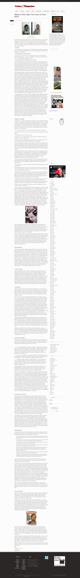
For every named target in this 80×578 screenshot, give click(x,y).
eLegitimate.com (52, 352)
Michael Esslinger (52, 221)
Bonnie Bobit (52, 198)
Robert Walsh (52, 337)
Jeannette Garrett (52, 252)
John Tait (51, 328)
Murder (16, 11)
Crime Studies (52, 366)
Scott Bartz (51, 195)
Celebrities (22, 11)
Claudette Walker (52, 324)
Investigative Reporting (53, 376)
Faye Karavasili (52, 251)
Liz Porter (51, 296)
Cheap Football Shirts (53, 351)
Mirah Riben (52, 305)
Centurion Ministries (53, 345)
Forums (17, 562)
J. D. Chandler (52, 210)
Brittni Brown (52, 249)
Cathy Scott (51, 315)
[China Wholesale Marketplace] (53, 122)
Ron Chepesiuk (52, 211)
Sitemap (17, 566)
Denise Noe (52, 289)
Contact (23, 563)
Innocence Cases (52, 374)
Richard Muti (52, 286)
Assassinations (52, 358)
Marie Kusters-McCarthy (53, 260)
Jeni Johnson (52, 245)
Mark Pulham (52, 298)
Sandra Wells (52, 338)
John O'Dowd (52, 293)
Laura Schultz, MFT (31, 37)
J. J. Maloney (52, 181)
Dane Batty (51, 196)
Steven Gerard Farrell (53, 222)
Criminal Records (52, 347)
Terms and (23, 568)
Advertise (23, 561)
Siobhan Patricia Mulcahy (54, 285)
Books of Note (17, 561)
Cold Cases (52, 362)
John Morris (52, 283)
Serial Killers (17, 548)
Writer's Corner (17, 568)
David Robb (52, 308)
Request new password (54, 408)
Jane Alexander (52, 185)
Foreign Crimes (52, 368)
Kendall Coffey (52, 214)
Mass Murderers (52, 381)
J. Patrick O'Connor (53, 292)
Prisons (51, 387)
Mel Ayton (51, 191)
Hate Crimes (52, 370)
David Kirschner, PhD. (53, 258)
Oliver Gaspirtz (52, 232)
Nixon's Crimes (52, 384)
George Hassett (52, 241)
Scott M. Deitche (52, 219)
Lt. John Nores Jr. (52, 290)
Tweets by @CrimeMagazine (53, 110)
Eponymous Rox (52, 311)
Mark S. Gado (52, 229)
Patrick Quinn (52, 301)
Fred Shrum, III (52, 316)
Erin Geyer (51, 233)
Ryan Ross (51, 309)
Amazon (59, 44)
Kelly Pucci (51, 297)
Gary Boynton (52, 199)
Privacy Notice (23, 566)
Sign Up (19, 0)
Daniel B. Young (52, 326)
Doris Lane (51, 262)
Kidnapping (51, 380)
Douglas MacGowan (53, 268)
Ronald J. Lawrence (53, 264)
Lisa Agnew (52, 183)
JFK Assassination (53, 377)
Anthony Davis (52, 218)
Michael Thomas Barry (53, 194)
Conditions (24, 569)
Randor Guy (52, 240)
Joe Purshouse (52, 300)
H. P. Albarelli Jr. (52, 184)
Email (12, 24)
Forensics (27, 11)
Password (51, 403)
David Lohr (51, 266)
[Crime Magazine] (24, 7)
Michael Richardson (53, 307)
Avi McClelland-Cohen (53, 278)
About (24, 560)
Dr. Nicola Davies (52, 217)
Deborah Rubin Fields (53, 225)
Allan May (51, 277)
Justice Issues (38, 11)
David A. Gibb (52, 234)
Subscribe (23, 567)
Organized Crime (46, 11)
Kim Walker (51, 330)
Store (17, 567)
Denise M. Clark (52, 213)
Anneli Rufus (52, 312)
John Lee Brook (52, 200)
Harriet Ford (52, 226)
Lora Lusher (52, 267)
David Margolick (52, 274)
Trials (51, 391)
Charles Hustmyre (52, 243)
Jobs (23, 564)
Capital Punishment (53, 359)
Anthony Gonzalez (53, 236)
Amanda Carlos (52, 206)
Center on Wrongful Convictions (54, 344)
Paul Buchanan (52, 203)
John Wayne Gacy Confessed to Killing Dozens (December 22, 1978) (57, 96)
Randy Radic (52, 304)
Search (17, 564)
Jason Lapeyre (52, 263)
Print (17, 563)
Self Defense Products (53, 349)
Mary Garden (52, 230)
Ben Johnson (52, 244)
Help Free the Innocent (53, 348)
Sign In (16, 0)
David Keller (52, 255)
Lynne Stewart (52, 320)
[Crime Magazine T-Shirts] (62, 122)
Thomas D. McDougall (53, 279)
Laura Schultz (21, 20)
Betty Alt (51, 187)
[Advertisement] (53, 6)
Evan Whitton (52, 327)
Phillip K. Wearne (52, 335)
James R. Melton (52, 281)
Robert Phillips (52, 294)
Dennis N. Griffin (52, 237)
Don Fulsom (52, 228)
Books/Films (53, 11)
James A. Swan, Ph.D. (53, 322)
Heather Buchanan (53, 202)
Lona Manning (52, 270)
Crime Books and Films (53, 365)
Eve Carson (52, 207)
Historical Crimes (52, 373)
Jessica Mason (52, 275)
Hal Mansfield (52, 271)
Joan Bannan (52, 192)
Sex (58, 11)
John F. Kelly (52, 256)
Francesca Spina (52, 319)
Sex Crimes (21, 548)
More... (62, 11)
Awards (23, 562)
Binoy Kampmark (52, 247)
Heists (33, 11)
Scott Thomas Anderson (53, 188)
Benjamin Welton (52, 323)
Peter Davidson (52, 215)
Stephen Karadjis (52, 248)
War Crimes (52, 392)
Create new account (54, 407)
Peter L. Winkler (52, 334)
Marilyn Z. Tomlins (52, 331)
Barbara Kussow (52, 259)
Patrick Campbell (52, 204)
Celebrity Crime (52, 361)
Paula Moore (52, 282)
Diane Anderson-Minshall (54, 189)
